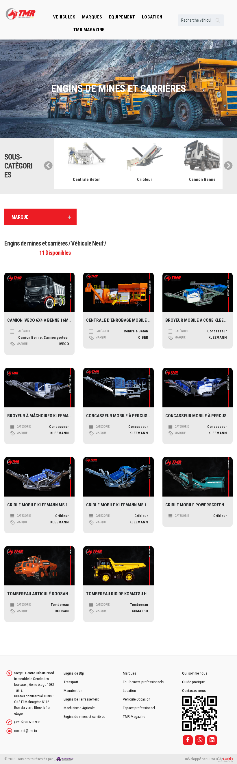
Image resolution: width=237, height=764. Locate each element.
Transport (71, 682)
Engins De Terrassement (81, 699)
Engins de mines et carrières (84, 716)
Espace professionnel (139, 708)
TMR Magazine (134, 716)
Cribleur (140, 179)
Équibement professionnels (143, 682)
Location (129, 690)
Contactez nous (194, 690)
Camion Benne (198, 179)
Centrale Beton (83, 179)
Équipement (122, 17)
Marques (92, 17)
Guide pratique (193, 682)
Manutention (73, 690)
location (152, 17)
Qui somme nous (194, 673)
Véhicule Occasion (136, 699)
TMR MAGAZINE (89, 29)
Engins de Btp (74, 673)
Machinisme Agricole (79, 708)
